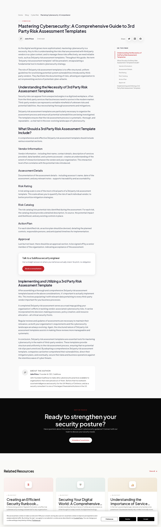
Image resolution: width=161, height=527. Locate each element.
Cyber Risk (26, 21)
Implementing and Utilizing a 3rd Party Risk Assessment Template (128, 87)
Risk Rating (122, 73)
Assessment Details (125, 69)
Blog (27, 15)
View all (152, 471)
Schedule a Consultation (80, 440)
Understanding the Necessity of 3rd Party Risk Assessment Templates (129, 55)
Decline (127, 519)
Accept (145, 519)
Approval (122, 82)
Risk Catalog (123, 76)
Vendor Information (125, 66)
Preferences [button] (36, 520)
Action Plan (123, 79)
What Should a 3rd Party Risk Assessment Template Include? (128, 62)
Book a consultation (33, 269)
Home (20, 15)
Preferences (109, 519)
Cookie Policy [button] (78, 518)
